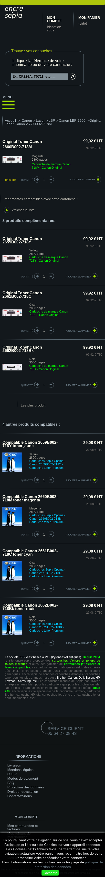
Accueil (10, 120)
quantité (27, 276)
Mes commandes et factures (22, 827)
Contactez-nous (19, 796)
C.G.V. (12, 774)
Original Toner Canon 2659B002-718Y (22, 240)
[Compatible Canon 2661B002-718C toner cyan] (12, 579)
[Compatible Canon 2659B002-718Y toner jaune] (12, 471)
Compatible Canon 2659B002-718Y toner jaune (30, 444)
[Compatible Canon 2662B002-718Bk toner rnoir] (12, 634)
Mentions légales (20, 770)
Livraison (14, 765)
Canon (27, 120)
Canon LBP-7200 (72, 120)
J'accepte (50, 873)
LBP (52, 120)
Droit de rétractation (22, 792)
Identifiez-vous (54, 28)
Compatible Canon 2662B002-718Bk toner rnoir (30, 607)
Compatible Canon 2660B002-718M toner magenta (30, 498)
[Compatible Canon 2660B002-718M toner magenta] (12, 525)
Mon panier (89, 17)
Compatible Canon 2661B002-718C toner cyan (30, 552)
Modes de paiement (22, 778)
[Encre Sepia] (20, 12)
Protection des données (25, 787)
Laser (40, 120)
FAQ (10, 783)
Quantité (27, 180)
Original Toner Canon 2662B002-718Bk (22, 349)
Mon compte (54, 19)
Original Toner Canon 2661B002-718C (22, 294)
